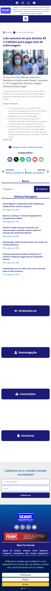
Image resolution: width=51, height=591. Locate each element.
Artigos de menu (20, 147)
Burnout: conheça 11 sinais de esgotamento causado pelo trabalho (22, 217)
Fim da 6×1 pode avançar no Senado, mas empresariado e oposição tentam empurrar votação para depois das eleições (22, 230)
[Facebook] (17, 3)
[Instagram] (22, 3)
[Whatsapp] (28, 3)
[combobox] (17, 189)
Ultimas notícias (35, 147)
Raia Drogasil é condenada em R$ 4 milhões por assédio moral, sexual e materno (23, 205)
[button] (9, 159)
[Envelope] (34, 3)
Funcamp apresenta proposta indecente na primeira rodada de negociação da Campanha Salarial (23, 256)
